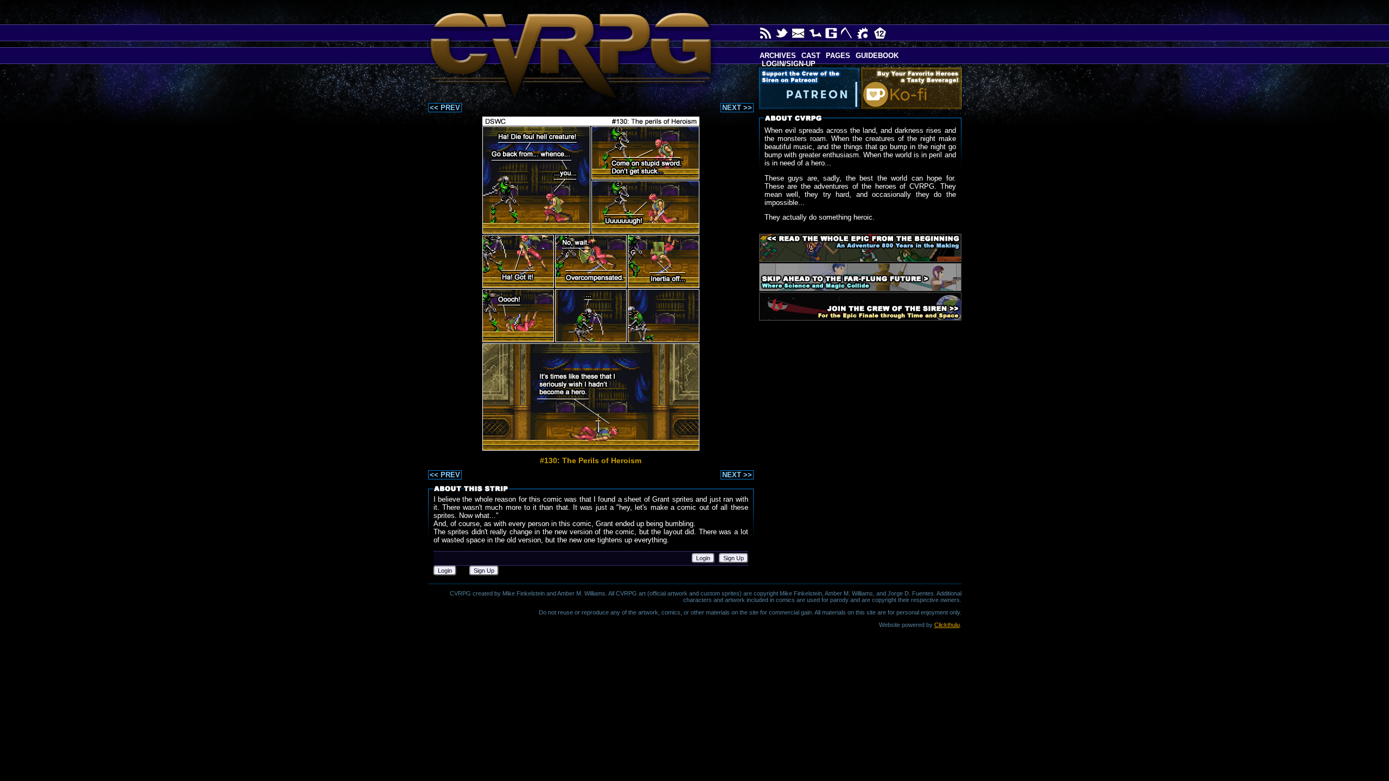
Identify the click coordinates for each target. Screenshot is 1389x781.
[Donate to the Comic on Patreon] (811, 88)
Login (703, 558)
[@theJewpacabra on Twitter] (782, 33)
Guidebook (877, 56)
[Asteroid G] (831, 33)
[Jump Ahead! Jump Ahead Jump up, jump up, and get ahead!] (860, 277)
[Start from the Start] (860, 248)
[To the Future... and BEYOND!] (860, 306)
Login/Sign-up (787, 64)
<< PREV (445, 108)
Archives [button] (778, 56)
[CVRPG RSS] (766, 33)
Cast (810, 56)
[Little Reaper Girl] (847, 33)
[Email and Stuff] (798, 33)
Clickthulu (947, 625)
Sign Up (733, 558)
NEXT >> (737, 108)
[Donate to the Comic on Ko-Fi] (913, 88)
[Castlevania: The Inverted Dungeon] (814, 33)
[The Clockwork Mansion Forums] (863, 33)
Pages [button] (838, 56)
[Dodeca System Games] (880, 33)
